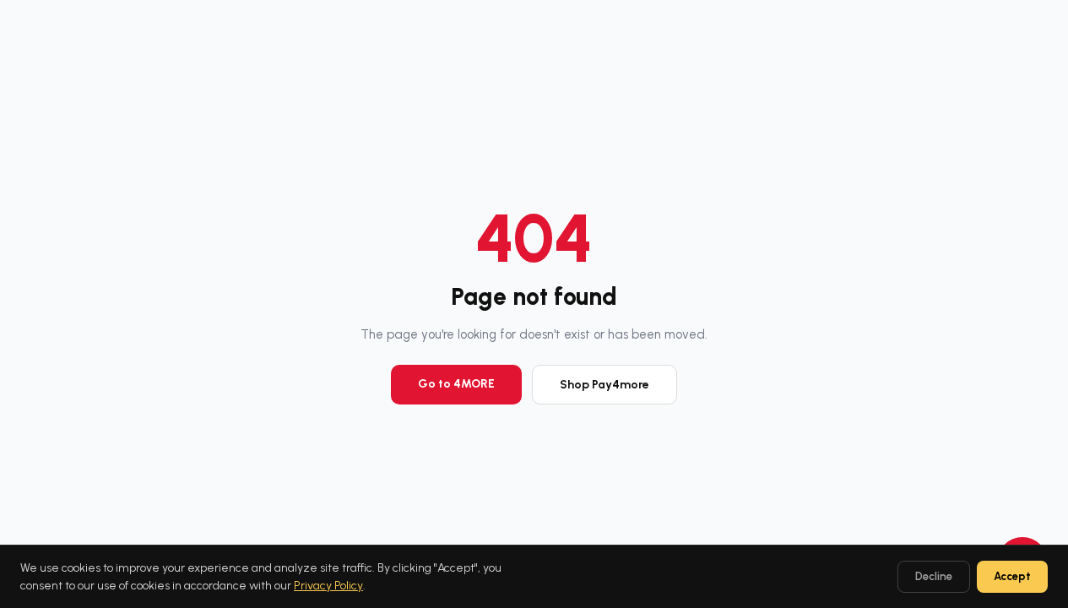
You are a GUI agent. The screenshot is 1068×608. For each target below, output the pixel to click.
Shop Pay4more (604, 384)
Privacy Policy (328, 585)
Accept (1012, 576)
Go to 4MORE (456, 384)
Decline (933, 576)
